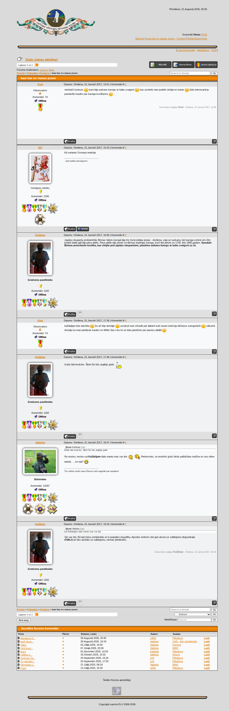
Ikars (23, 651)
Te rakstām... (27, 661)
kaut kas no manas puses (65, 73)
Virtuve (176, 654)
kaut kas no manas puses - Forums (165, 38)
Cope (23, 668)
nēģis (153, 668)
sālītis (153, 638)
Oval (40, 84)
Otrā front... (26, 648)
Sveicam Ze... (27, 658)
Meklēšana (203, 50)
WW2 (175, 648)
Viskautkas (32, 73)
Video (23, 645)
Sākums (139, 38)
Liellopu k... (26, 654)
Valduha (40, 442)
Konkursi (45, 73)
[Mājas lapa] (83, 229)
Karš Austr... (27, 641)
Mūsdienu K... (27, 638)
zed (152, 658)
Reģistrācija (193, 38)
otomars (43, 70)
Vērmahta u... (27, 664)
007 (40, 147)
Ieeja (204, 38)
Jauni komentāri (186, 50)
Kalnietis (154, 651)
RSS (204, 34)
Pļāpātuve (177, 638)
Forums (21, 73)
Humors (176, 644)
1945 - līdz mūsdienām (184, 641)
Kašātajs (40, 235)
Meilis (51, 70)
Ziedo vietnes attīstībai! (41, 59)
